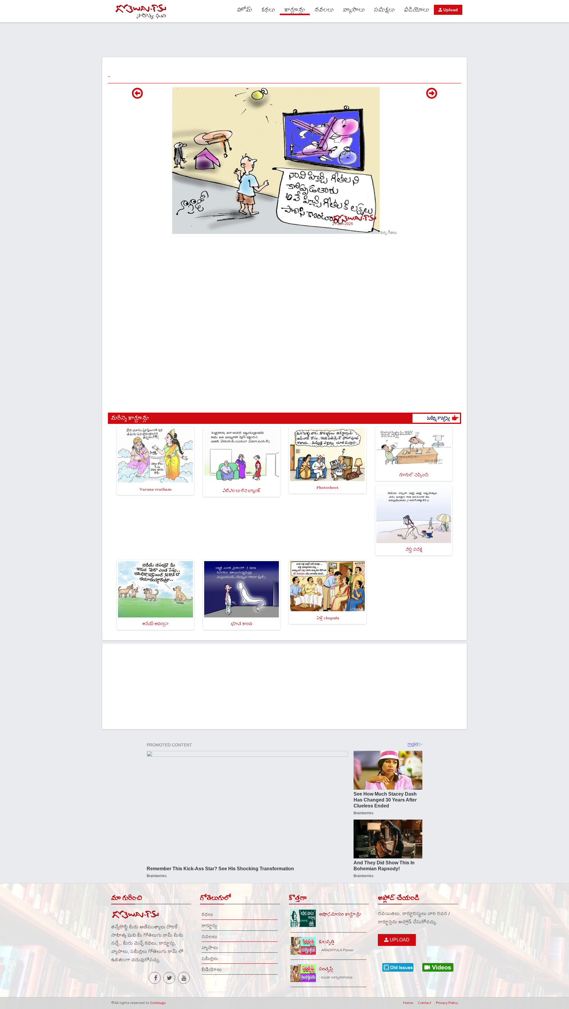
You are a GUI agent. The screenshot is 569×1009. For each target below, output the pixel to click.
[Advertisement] (284, 38)
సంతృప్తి (326, 969)
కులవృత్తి (326, 942)
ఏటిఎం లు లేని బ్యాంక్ (241, 490)
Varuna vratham (155, 489)
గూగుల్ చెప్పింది (413, 475)
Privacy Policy (447, 1002)
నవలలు (324, 10)
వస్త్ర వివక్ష (413, 549)
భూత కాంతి (241, 623)
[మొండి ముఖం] (137, 96)
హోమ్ (244, 10)
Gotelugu (158, 1002)
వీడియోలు (416, 10)
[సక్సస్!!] (431, 96)
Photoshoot (327, 487)
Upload (450, 9)
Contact (424, 1002)
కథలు (268, 10)
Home (408, 1002)
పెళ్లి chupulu (327, 617)
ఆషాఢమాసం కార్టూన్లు (340, 914)
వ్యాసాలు (354, 10)
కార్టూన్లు (294, 10)
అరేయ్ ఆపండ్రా (155, 623)
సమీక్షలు (384, 10)
